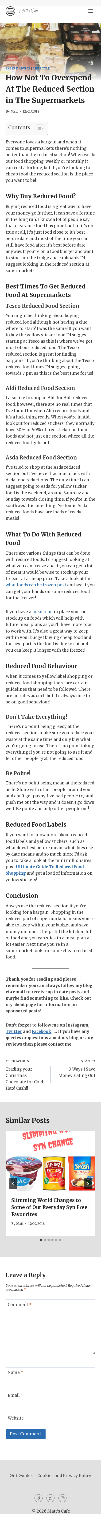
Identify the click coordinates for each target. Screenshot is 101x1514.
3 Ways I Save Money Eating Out (76, 1068)
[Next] (88, 1183)
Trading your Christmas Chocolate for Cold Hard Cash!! (24, 1075)
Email (15, 1395)
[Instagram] (62, 1498)
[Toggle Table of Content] (37, 128)
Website (16, 1418)
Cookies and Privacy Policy (64, 1475)
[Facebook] (39, 1498)
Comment (20, 1304)
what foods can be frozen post (36, 585)
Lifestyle (41, 68)
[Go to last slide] (13, 1183)
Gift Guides (21, 1475)
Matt (14, 112)
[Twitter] (50, 1498)
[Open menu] (90, 11)
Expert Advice (18, 68)
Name (15, 1372)
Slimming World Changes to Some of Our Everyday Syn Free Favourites (49, 1207)
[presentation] (50, 1161)
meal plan (43, 611)
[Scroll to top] (89, 1507)
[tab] (41, 1240)
